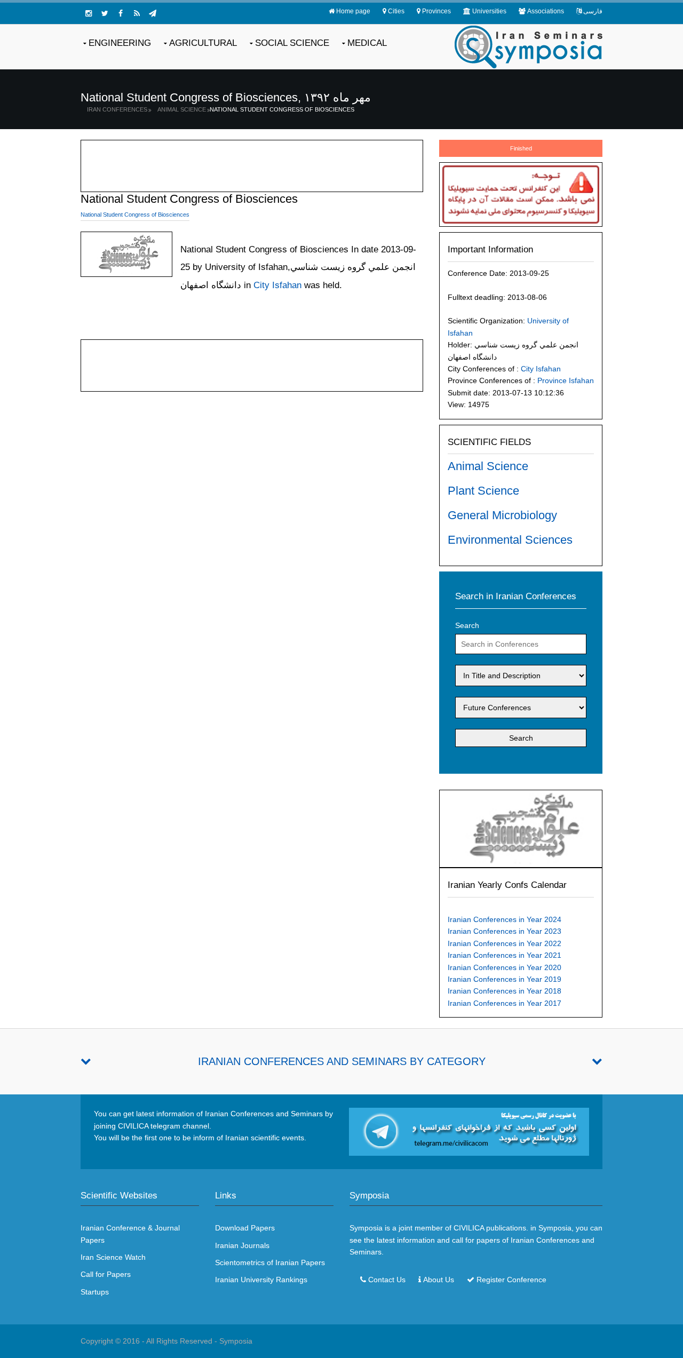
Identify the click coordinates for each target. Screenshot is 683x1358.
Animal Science (181, 109)
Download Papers (245, 1228)
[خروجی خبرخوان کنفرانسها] (137, 13)
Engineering (120, 43)
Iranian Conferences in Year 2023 (504, 931)
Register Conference (511, 1279)
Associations (545, 11)
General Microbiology (502, 515)
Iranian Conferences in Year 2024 (504, 919)
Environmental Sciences (510, 539)
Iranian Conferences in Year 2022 (504, 943)
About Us (438, 1279)
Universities (489, 11)
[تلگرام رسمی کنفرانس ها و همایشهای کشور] (153, 13)
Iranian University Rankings (261, 1279)
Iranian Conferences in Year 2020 (504, 967)
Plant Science (483, 490)
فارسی (592, 11)
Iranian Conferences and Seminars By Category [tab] (342, 1061)
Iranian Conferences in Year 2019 (504, 979)
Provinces (436, 11)
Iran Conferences (117, 109)
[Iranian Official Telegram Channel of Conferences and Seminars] (469, 1131)
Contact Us (387, 1279)
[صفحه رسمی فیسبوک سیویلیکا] (121, 13)
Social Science (292, 43)
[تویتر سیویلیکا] (105, 13)
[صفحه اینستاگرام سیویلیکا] (89, 13)
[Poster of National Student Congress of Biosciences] (520, 828)
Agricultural (203, 43)
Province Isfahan (565, 380)
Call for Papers (106, 1274)
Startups (95, 1292)
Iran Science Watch (113, 1257)
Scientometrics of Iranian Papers (270, 1262)
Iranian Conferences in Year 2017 (504, 1003)
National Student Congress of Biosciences (282, 109)
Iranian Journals (242, 1245)
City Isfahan (541, 368)
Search (467, 625)
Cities (396, 11)
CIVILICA (469, 1228)
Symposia (235, 1341)
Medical (367, 43)
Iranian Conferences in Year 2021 (504, 955)
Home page (353, 11)
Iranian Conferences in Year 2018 (504, 991)
